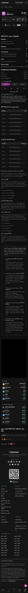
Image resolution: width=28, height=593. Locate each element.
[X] (14, 462)
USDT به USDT (4, 550)
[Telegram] (9, 462)
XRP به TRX (17, 550)
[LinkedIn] (11, 462)
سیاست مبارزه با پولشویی (20, 525)
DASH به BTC (4, 552)
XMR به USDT (4, 538)
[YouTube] (13, 465)
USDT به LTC (4, 541)
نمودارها (5, 84)
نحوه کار (3, 488)
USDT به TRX (4, 548)
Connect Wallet (19, 2)
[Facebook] (10, 464)
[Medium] (17, 462)
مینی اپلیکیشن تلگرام (19, 495)
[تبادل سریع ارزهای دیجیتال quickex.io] (5, 3)
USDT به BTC (4, 555)
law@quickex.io (12, 580)
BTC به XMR (3, 536)
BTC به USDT (17, 543)
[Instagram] (15, 465)
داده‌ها (23, 84)
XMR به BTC (17, 548)
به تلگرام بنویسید (4, 522)
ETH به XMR (17, 541)
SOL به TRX (3, 543)
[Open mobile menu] (26, 2)
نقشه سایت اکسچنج (5, 500)
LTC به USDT (4, 545)
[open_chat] (25, 585)
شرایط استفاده (18, 519)
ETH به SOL (16, 545)
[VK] (19, 462)
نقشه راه (3, 498)
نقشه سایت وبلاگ (5, 510)
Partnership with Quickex (21, 488)
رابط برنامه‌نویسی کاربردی (21, 493)
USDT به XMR (17, 536)
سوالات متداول (4, 491)
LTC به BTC (16, 555)
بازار (14, 84)
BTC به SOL (16, 552)
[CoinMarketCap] (18, 464)
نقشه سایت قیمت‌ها (5, 513)
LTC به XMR (17, 538)
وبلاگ (2, 495)
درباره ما (3, 493)
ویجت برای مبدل (18, 491)
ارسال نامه (3, 519)
